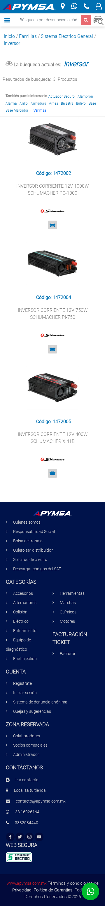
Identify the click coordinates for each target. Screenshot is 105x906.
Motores (67, 621)
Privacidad (22, 890)
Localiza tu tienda (30, 790)
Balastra (67, 103)
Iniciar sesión (25, 692)
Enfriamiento (24, 630)
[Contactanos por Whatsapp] (74, 7)
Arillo (24, 103)
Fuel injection (25, 658)
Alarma (11, 103)
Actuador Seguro (61, 96)
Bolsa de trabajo (28, 541)
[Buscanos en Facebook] (10, 837)
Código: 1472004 (53, 297)
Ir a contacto (26, 779)
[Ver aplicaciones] (52, 225)
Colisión (20, 612)
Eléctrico (21, 621)
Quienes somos (27, 522)
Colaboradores (26, 735)
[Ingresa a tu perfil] (99, 7)
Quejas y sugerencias (32, 711)
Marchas (68, 602)
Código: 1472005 (53, 421)
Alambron (85, 96)
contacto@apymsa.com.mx (41, 801)
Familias (28, 36)
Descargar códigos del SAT (37, 569)
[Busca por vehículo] (98, 19)
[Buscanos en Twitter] (20, 837)
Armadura (38, 103)
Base (92, 103)
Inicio (9, 36)
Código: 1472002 (53, 173)
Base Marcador (17, 110)
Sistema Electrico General (67, 36)
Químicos (68, 612)
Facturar (68, 653)
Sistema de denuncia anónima (40, 702)
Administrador (26, 754)
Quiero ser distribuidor (33, 550)
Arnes (53, 103)
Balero (81, 103)
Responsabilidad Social (34, 531)
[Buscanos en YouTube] (39, 837)
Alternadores (24, 602)
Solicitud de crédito (30, 559)
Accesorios (23, 593)
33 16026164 (27, 812)
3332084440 (26, 822)
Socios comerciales (30, 745)
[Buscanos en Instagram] (29, 837)
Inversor (12, 43)
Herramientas (72, 593)
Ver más (40, 110)
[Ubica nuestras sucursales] (63, 6)
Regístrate (22, 683)
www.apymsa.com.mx (27, 883)
